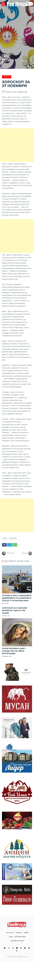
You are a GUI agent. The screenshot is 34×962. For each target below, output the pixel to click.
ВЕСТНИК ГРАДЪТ (20, 936)
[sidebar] (31, 3)
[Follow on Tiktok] (21, 948)
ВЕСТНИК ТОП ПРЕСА (17, 941)
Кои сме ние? (10, 932)
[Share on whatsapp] (14, 544)
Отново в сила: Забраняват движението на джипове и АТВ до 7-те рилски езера (17, 598)
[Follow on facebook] (5, 948)
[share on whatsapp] (2, 50)
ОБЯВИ (26, 932)
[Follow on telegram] (29, 948)
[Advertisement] (17, 145)
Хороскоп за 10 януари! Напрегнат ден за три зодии (14, 610)
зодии (5, 538)
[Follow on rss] (17, 951)
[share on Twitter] (2, 54)
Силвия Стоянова (11, 92)
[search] (27, 4)
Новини (11, 936)
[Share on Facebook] (4, 544)
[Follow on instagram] (13, 948)
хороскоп (13, 538)
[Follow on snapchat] (25, 948)
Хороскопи (19, 932)
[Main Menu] (3, 4)
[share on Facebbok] (2, 59)
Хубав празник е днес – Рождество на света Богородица (14, 651)
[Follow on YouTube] (17, 948)
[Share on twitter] (9, 544)
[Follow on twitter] (9, 948)
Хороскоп (6, 77)
